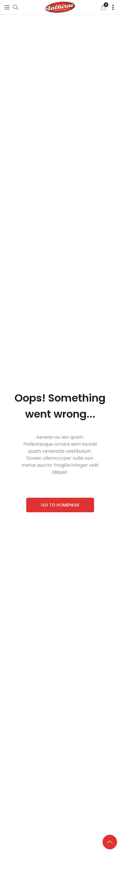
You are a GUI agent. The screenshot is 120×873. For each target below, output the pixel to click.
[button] (7, 7)
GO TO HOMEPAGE (60, 505)
